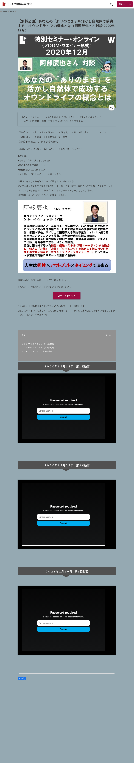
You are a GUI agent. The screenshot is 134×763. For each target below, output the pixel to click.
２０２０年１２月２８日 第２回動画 (38, 347)
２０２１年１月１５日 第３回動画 (37, 351)
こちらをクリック (66, 295)
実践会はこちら (125, 4)
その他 (22, 678)
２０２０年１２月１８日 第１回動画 (38, 343)
